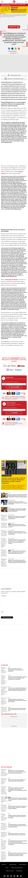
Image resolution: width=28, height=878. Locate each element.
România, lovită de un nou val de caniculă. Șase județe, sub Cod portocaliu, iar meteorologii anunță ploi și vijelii (17, 854)
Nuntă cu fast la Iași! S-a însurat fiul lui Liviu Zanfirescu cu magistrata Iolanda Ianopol (17, 799)
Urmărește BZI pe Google (15, 75)
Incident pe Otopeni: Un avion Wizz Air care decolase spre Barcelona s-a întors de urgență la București (17, 825)
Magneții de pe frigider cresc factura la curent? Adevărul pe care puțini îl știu (17, 834)
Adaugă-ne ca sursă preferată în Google (15, 78)
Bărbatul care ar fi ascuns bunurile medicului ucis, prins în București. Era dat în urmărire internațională (17, 772)
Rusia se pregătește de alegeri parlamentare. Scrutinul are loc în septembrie (15, 670)
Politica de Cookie (9, 870)
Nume (2, 611)
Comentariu (4, 595)
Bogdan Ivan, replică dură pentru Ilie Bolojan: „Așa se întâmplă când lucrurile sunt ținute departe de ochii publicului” (17, 561)
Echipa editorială (12, 864)
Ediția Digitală (19, 870)
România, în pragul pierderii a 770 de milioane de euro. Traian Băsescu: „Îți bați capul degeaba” (17, 533)
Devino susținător (15, 387)
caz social (3, 351)
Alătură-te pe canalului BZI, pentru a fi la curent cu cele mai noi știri (14, 359)
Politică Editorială (22, 864)
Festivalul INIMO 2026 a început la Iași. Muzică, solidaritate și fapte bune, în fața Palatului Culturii (19, 11)
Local (17, 53)
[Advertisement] (14, 443)
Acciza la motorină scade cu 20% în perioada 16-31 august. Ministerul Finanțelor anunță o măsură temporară (13, 480)
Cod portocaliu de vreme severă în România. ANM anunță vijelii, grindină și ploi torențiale (17, 700)
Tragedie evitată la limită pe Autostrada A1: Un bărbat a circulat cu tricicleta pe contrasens (17, 816)
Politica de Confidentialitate (17, 867)
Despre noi (4, 864)
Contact (6, 867)
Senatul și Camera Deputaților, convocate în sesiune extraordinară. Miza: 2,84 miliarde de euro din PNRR (17, 678)
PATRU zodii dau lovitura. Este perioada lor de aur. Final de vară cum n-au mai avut (17, 709)
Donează (15, 412)
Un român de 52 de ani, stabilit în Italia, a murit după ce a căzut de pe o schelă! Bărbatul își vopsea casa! (17, 552)
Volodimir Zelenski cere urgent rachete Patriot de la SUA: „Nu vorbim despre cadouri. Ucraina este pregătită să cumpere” (17, 541)
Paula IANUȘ (12, 53)
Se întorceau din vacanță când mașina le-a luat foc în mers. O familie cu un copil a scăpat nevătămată (17, 807)
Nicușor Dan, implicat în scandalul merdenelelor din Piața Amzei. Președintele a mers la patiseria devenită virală (17, 789)
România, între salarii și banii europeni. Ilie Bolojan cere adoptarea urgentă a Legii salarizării (17, 517)
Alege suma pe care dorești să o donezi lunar (10, 381)
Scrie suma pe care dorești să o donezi (10, 407)
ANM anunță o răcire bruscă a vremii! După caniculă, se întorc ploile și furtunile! (17, 525)
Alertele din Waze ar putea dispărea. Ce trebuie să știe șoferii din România (17, 780)
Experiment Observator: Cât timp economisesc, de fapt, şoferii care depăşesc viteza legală (17, 503)
